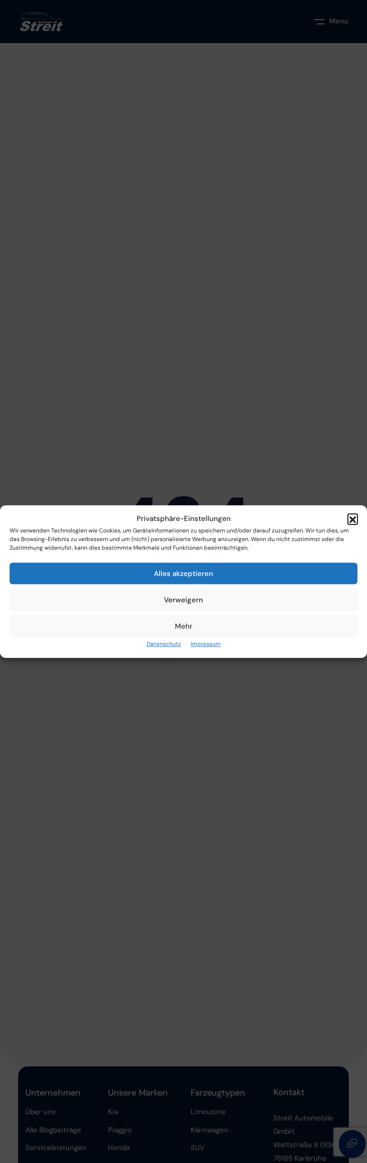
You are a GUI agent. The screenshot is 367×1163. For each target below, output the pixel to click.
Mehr (184, 626)
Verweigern (183, 600)
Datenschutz (164, 644)
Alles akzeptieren (183, 573)
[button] (352, 519)
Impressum (206, 644)
